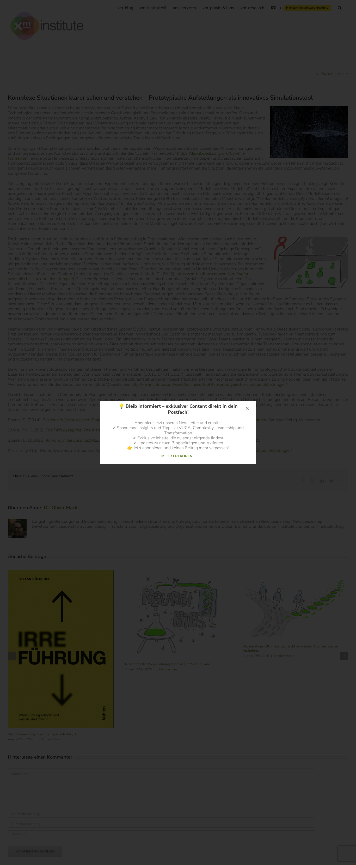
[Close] (247, 408)
